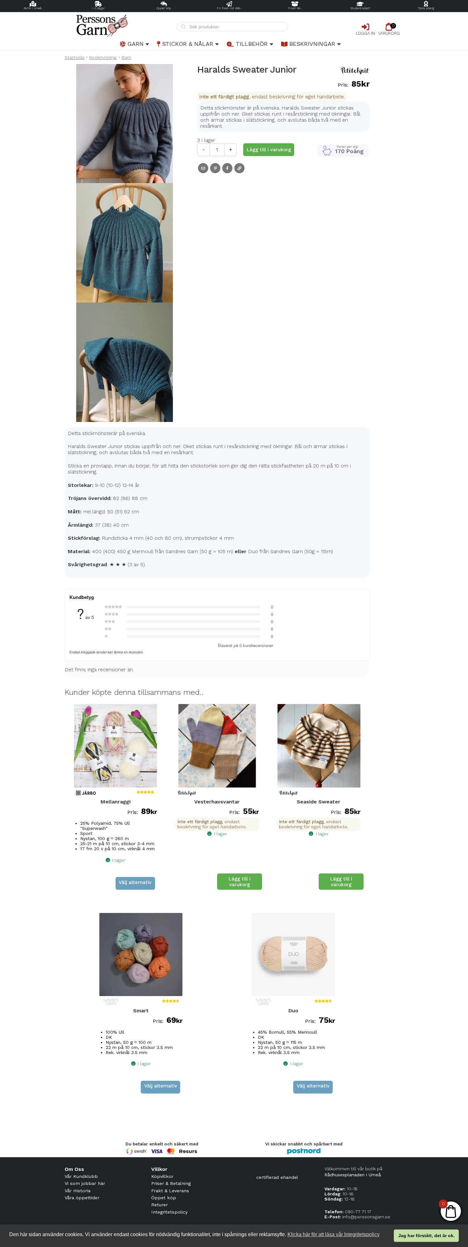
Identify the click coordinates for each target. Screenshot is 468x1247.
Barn (126, 57)
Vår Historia (77, 1190)
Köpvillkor (162, 1176)
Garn (135, 43)
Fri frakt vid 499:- (229, 8)
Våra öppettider (82, 1197)
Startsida (74, 57)
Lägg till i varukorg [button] (240, 881)
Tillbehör (252, 43)
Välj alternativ (135, 882)
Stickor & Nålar (187, 43)
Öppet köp (163, 8)
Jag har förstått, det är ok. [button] (426, 1235)
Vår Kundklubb (81, 1176)
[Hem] (120, 26)
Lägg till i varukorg (269, 150)
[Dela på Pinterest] (215, 168)
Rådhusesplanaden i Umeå (352, 1174)
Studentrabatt (360, 8)
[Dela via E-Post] (203, 168)
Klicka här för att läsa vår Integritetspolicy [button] (333, 1234)
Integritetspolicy (169, 1212)
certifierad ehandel (277, 1177)
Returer (159, 1204)
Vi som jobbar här (85, 1183)
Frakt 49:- (295, 8)
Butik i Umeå (33, 8)
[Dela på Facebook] (227, 168)
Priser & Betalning (171, 1183)
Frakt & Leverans (170, 1190)
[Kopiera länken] (239, 168)
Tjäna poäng (426, 8)
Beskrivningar (312, 43)
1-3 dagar (98, 8)
